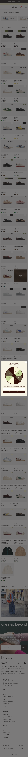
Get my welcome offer (14, 391)
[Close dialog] (26, 362)
